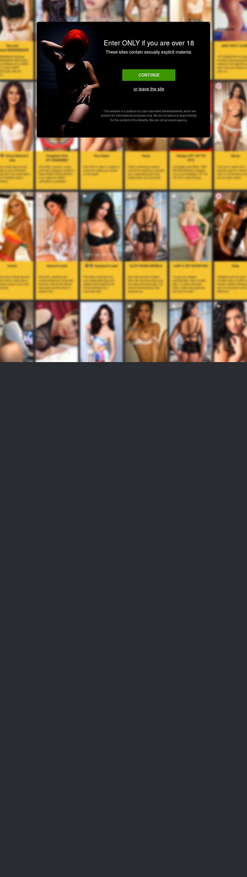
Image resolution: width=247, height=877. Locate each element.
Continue (148, 74)
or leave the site (149, 89)
